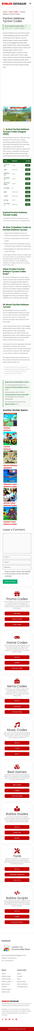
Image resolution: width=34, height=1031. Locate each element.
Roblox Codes (9, 404)
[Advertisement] (17, 87)
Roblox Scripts (6, 976)
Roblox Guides (6, 989)
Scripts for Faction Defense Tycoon (17, 387)
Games (4, 987)
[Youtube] (9, 1019)
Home (5, 12)
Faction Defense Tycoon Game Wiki (17, 394)
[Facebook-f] (2, 1019)
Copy (27, 165)
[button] (30, 3)
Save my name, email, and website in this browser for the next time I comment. (17, 574)
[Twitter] (6, 1019)
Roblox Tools (6, 992)
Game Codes (13, 12)
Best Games (6, 984)
